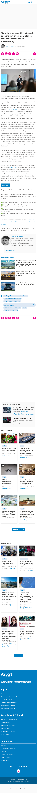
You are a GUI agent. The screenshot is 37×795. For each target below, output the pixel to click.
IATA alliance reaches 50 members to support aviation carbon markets (8, 482)
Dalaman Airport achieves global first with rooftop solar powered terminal (26, 451)
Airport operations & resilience (10, 697)
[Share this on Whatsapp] (13, 53)
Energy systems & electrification (12, 308)
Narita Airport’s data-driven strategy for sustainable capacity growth (9, 513)
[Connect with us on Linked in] (18, 771)
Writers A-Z (21, 779)
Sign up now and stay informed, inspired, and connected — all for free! (18, 222)
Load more (18, 656)
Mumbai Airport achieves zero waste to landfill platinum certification (26, 482)
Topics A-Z (13, 779)
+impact (15, 414)
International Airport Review (26, 414)
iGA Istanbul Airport (7, 605)
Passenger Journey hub (8, 694)
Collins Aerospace (26, 639)
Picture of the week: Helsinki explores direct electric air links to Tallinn (25, 273)
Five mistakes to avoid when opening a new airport (9, 450)
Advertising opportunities (9, 720)
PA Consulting (7, 644)
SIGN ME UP (5, 185)
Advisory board (5, 728)
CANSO (12, 568)
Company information (8, 748)
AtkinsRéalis (24, 411)
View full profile (10, 250)
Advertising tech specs (8, 725)
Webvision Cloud (23, 789)
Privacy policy (5, 757)
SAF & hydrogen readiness (11, 310)
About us (3, 745)
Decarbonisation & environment (12, 301)
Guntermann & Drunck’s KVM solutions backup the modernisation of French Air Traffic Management (26, 597)
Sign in (12, 50)
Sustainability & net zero (8, 708)
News (22, 446)
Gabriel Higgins (10, 46)
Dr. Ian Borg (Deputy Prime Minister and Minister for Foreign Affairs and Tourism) (19, 304)
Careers (3, 751)
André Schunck (6, 455)
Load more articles (18, 529)
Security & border (6, 700)
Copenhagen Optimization (20, 413)
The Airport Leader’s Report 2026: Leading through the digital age (23, 408)
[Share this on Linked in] (9, 53)
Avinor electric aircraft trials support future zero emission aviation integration (27, 513)
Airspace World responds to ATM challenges (7, 563)
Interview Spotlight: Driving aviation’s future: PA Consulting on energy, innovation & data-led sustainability (9, 635)
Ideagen (23, 424)
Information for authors (8, 731)
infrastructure (13, 109)
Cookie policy (5, 760)
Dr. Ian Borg (13, 167)
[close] (35, 50)
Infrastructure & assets (8, 705)
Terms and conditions (8, 754)
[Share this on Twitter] (6, 53)
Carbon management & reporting (12, 299)
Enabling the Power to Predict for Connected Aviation (27, 633)
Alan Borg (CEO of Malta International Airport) (15, 296)
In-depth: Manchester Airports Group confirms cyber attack (25, 283)
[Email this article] (17, 53)
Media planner (5, 722)
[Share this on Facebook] (2, 53)
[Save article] (34, 53)
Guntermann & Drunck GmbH (26, 608)
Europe (25, 308)
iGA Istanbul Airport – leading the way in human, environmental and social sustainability (9, 596)
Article (4, 446)
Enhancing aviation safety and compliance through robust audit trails (23, 420)
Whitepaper (24, 559)
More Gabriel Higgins (7, 257)
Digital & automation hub (9, 702)
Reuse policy (5, 734)
